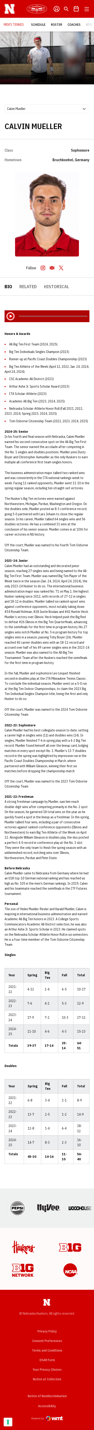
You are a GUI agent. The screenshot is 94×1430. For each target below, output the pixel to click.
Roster (56, 25)
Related (28, 286)
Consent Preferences (47, 1341)
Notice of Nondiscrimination (47, 1396)
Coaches (74, 25)
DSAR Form (47, 1360)
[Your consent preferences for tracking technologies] (8, 1422)
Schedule (38, 25)
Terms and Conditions (47, 1350)
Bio (8, 286)
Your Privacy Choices (47, 1370)
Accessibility (47, 1406)
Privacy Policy (47, 1331)
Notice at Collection (47, 1379)
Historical (56, 286)
